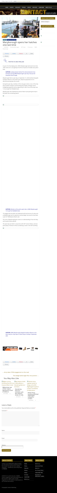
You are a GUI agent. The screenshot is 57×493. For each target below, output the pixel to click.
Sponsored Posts (39, 466)
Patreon (5, 468)
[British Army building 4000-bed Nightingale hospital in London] (33, 381)
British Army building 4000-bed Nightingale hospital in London (33, 395)
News (4, 39)
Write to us (49, 7)
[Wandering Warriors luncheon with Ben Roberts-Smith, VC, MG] (20, 381)
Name (3, 430)
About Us (37, 468)
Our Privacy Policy (39, 470)
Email (3, 438)
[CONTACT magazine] (3, 7)
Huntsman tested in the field (23, 1)
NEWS (6, 7)
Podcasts (17, 7)
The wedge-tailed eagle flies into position (26, 375)
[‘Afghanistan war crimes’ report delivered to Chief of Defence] (8, 381)
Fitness (24, 7)
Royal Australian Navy (11, 39)
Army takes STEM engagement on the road (15, 372)
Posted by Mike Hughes (14, 47)
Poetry (12, 7)
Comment (4, 410)
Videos (29, 7)
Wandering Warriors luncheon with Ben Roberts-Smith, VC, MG (19, 392)
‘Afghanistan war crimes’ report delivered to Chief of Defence (7, 389)
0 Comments (30, 47)
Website (4, 445)
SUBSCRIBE (41, 7)
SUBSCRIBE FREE (39, 472)
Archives (34, 7)
